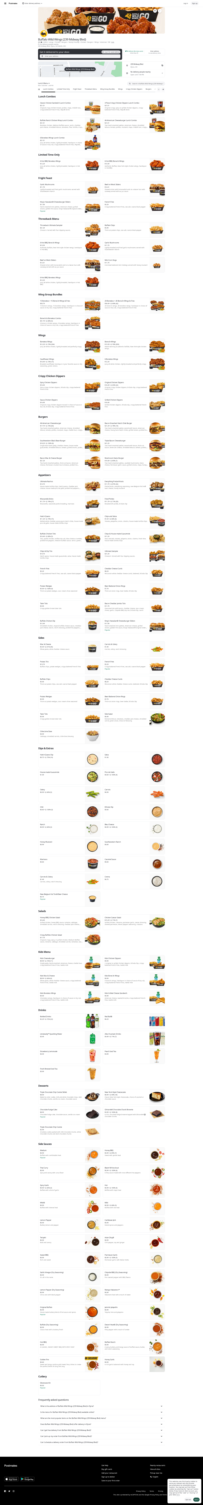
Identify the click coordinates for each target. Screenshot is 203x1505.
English (155, 1477)
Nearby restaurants (157, 1465)
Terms (152, 1491)
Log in (186, 3)
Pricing (160, 1491)
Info (112, 42)
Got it (196, 1500)
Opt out (188, 1500)
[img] (80, 69)
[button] (101, 1406)
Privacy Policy (140, 1491)
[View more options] (160, 11)
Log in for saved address (112, 52)
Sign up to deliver (108, 1477)
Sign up (195, 3)
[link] (155, 11)
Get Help (105, 1465)
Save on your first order (111, 1481)
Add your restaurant (109, 1473)
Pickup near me (156, 1473)
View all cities (155, 1469)
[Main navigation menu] (5, 3)
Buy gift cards (107, 1469)
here (178, 1495)
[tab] (48, 89)
